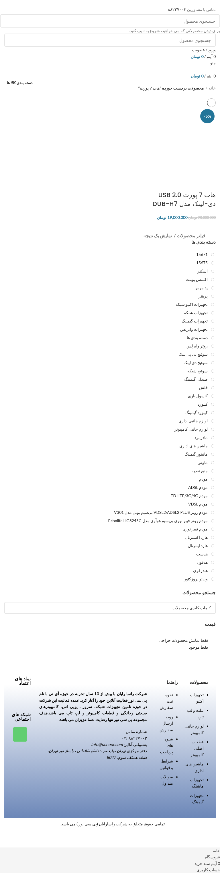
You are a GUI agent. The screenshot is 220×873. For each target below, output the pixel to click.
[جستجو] (8, 21)
